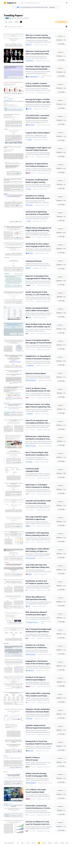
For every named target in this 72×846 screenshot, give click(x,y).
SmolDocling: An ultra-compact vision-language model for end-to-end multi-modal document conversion (38, 245)
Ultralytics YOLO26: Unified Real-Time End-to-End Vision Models (38, 710)
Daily (5, 22)
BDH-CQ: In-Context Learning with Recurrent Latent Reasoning (38, 36)
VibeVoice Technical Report (36, 373)
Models (44, 843)
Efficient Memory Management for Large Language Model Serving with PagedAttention (38, 229)
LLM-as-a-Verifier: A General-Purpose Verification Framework (38, 84)
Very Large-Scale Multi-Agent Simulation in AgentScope (37, 518)
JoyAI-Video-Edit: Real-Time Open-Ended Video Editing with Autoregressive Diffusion (37, 566)
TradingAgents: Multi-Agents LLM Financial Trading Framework (38, 148)
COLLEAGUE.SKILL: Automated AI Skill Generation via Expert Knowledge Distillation (37, 116)
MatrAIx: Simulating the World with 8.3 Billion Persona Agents (37, 309)
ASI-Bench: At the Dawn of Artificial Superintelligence (35, 678)
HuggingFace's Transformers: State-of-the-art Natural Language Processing (39, 662)
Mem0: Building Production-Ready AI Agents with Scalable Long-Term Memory (39, 325)
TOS (18, 843)
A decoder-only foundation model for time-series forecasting (38, 502)
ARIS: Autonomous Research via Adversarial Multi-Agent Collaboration (36, 613)
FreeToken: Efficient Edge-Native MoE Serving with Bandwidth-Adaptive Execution (38, 67)
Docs (67, 843)
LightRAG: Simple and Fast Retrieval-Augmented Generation (38, 726)
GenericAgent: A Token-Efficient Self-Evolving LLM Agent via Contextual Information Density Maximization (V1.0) (38, 550)
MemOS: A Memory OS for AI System (33, 758)
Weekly (10, 22)
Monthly (16, 22)
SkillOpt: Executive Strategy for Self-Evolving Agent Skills (36, 774)
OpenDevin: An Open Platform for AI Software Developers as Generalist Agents (37, 165)
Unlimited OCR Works (34, 261)
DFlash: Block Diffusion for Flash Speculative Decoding (36, 598)
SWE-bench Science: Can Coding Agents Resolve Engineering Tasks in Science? (38, 405)
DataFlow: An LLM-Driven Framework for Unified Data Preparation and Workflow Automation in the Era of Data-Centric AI (37, 646)
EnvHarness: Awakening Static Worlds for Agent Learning (37, 180)
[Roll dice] (66, 26)
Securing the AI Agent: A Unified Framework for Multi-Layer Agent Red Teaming (38, 100)
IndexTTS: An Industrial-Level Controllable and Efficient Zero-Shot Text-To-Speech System (37, 421)
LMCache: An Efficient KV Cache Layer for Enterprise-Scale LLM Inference (37, 823)
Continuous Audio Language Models (32, 469)
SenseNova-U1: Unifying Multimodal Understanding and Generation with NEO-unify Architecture (37, 197)
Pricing (62, 843)
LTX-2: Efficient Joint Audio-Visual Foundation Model (36, 790)
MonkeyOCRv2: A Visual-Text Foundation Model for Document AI (39, 742)
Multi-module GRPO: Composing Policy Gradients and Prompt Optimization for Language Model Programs (38, 694)
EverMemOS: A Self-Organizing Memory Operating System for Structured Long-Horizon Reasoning (37, 534)
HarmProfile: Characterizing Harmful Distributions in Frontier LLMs (38, 806)
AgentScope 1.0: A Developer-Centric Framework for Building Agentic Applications (37, 485)
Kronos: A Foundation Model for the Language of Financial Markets (39, 341)
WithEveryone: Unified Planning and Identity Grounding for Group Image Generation (38, 437)
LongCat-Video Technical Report (38, 133)
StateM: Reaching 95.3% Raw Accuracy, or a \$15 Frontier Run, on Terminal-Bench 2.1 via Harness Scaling (39, 293)
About (28, 843)
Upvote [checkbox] (61, 36)
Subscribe (52, 7)
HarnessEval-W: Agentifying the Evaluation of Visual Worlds (37, 213)
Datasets (50, 843)
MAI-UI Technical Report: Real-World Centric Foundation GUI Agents (37, 453)
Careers (34, 843)
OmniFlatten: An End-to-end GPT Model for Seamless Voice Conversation (37, 582)
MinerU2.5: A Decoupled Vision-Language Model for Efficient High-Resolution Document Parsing (39, 277)
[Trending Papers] (21, 22)
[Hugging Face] (39, 843)
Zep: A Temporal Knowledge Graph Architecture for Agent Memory (38, 630)
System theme (10, 843)
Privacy (23, 843)
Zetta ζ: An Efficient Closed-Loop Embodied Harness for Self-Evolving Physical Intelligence (38, 389)
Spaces (56, 843)
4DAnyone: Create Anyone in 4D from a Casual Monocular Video (37, 52)
